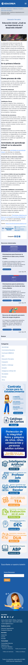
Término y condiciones (7, 648)
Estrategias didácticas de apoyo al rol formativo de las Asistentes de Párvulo (14, 217)
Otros (3, 380)
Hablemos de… (5, 645)
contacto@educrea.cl (7, 623)
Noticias (4, 377)
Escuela (3, 638)
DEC (3, 356)
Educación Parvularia (7, 269)
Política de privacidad (20, 648)
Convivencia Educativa (7, 300)
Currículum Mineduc (6, 647)
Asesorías (4, 635)
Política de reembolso (8, 651)
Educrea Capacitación (7, 628)
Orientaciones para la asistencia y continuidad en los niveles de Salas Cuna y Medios (13, 286)
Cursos (3, 636)
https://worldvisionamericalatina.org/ (16, 223)
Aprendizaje (5, 347)
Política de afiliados (20, 651)
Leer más (21, 271)
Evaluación (5, 362)
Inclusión (4, 368)
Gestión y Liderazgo (7, 365)
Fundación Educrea (6, 630)
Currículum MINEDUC (8, 353)
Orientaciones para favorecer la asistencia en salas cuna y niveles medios (13, 256)
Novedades (5, 374)
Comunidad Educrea (7, 643)
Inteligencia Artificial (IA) (9, 371)
